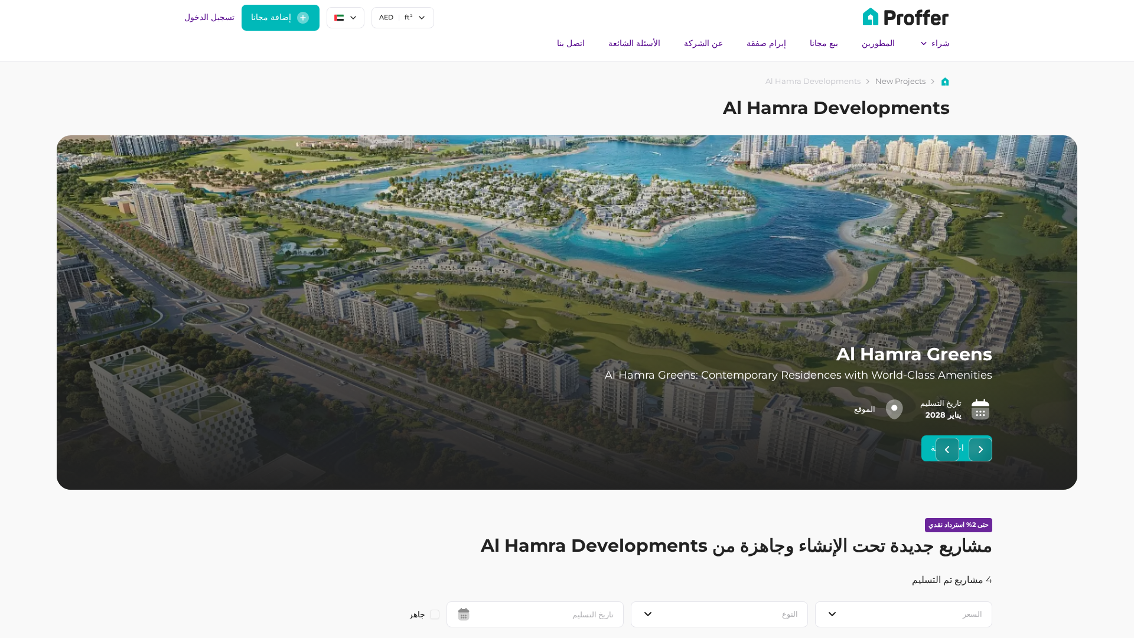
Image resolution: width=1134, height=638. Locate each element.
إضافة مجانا (271, 17)
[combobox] (403, 17)
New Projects (900, 81)
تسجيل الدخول (209, 17)
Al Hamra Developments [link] (813, 81)
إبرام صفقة (766, 43)
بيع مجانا (824, 43)
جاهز (417, 614)
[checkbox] (434, 614)
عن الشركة (703, 43)
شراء (940, 43)
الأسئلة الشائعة (634, 43)
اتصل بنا (571, 43)
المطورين (878, 43)
